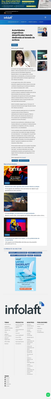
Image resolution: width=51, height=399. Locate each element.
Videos (38, 326)
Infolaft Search (30, 337)
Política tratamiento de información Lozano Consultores (30, 371)
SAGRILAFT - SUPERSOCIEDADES (18, 252)
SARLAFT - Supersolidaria (8, 335)
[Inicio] (14, 17)
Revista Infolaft (40, 324)
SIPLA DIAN (37, 255)
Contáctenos (30, 328)
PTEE (6, 332)
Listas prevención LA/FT (20, 330)
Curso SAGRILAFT (20, 335)
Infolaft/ (8, 378)
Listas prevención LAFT (13, 21)
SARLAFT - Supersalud (7, 338)
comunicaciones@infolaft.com (11, 11)
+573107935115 (9, 13)
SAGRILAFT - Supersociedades (9, 327)
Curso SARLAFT (19, 339)
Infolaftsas (8, 384)
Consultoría (18, 343)
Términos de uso (30, 355)
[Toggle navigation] (45, 17)
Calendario (39, 328)
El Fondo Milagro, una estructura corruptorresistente (19, 213)
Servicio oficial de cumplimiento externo (20, 326)
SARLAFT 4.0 (7, 330)
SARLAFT (30, 255)
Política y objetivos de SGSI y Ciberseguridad (30, 360)
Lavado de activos (24, 160)
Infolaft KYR (23, 21)
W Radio (23, 157)
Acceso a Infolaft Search (30, 325)
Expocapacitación (20, 341)
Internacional (8, 324)
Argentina (14, 160)
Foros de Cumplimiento (40, 331)
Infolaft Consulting (29, 334)
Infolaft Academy (32, 21)
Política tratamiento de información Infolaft (30, 342)
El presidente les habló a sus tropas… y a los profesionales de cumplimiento (22, 239)
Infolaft (7, 380)
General (14, 45)
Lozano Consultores (30, 365)
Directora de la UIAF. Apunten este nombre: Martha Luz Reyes (22, 186)
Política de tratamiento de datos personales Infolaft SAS (30, 349)
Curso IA (41, 21)
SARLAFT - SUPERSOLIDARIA (18, 255)
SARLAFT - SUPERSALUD (35, 252)
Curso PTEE (18, 337)
